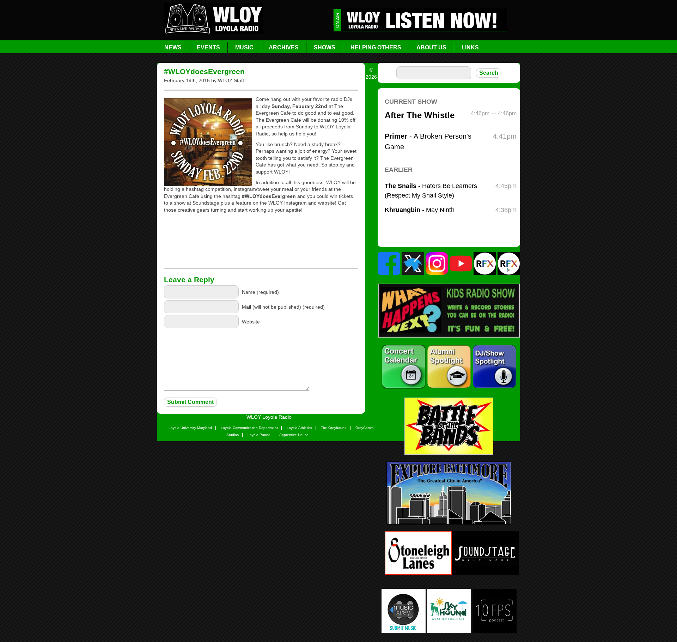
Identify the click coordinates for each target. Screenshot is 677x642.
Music (244, 47)
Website (251, 322)
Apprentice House (294, 435)
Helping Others (375, 47)
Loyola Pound (259, 435)
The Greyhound (334, 428)
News (173, 47)
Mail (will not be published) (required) (283, 307)
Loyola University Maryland (190, 428)
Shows (324, 47)
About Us (431, 47)
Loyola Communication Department (249, 428)
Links (470, 47)
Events (208, 47)
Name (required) (260, 292)
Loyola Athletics (299, 428)
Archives (284, 47)
